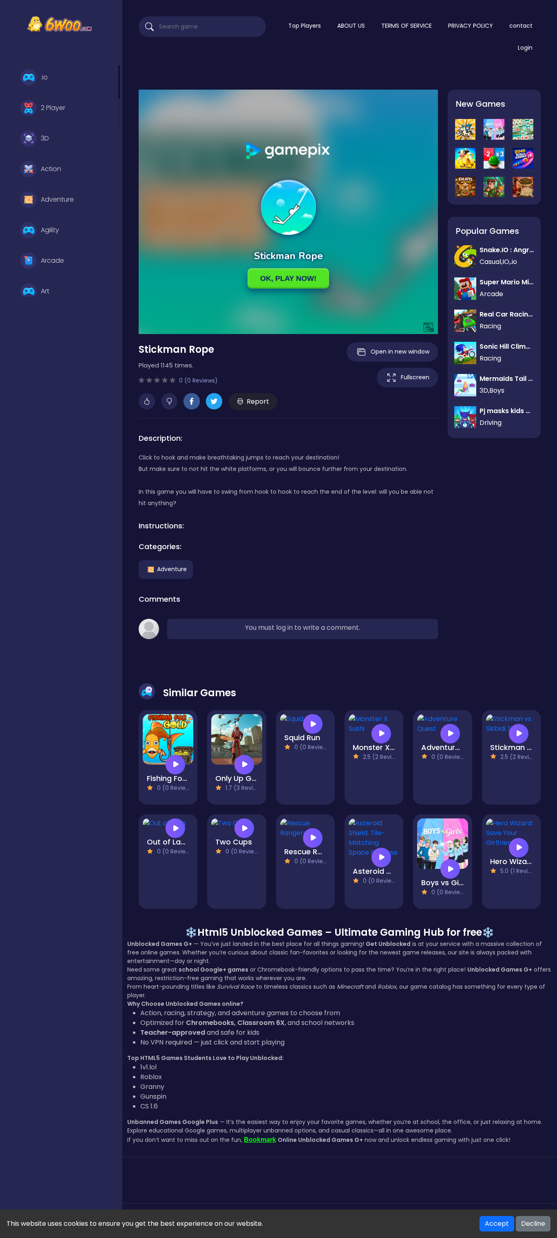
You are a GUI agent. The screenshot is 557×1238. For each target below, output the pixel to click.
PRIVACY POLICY (470, 26)
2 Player (53, 107)
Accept (497, 1223)
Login (525, 48)
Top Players (304, 26)
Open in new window (400, 351)
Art (45, 291)
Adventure (57, 199)
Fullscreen (415, 377)
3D (45, 138)
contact (521, 26)
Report (258, 401)
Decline (533, 1223)
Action (51, 169)
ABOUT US (351, 26)
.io (44, 77)
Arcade (52, 260)
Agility (50, 230)
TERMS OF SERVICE (406, 26)
